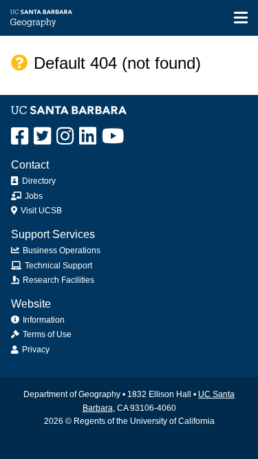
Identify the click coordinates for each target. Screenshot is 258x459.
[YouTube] (113, 136)
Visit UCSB (40, 210)
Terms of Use (46, 334)
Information (43, 320)
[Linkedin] (87, 136)
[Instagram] (65, 136)
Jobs (33, 196)
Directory (38, 181)
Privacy (35, 349)
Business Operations (60, 250)
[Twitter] (42, 136)
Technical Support (57, 265)
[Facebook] (19, 136)
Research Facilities (57, 280)
